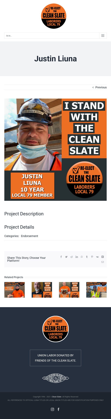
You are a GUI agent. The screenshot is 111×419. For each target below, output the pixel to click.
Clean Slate (56, 397)
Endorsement (29, 236)
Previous (101, 87)
